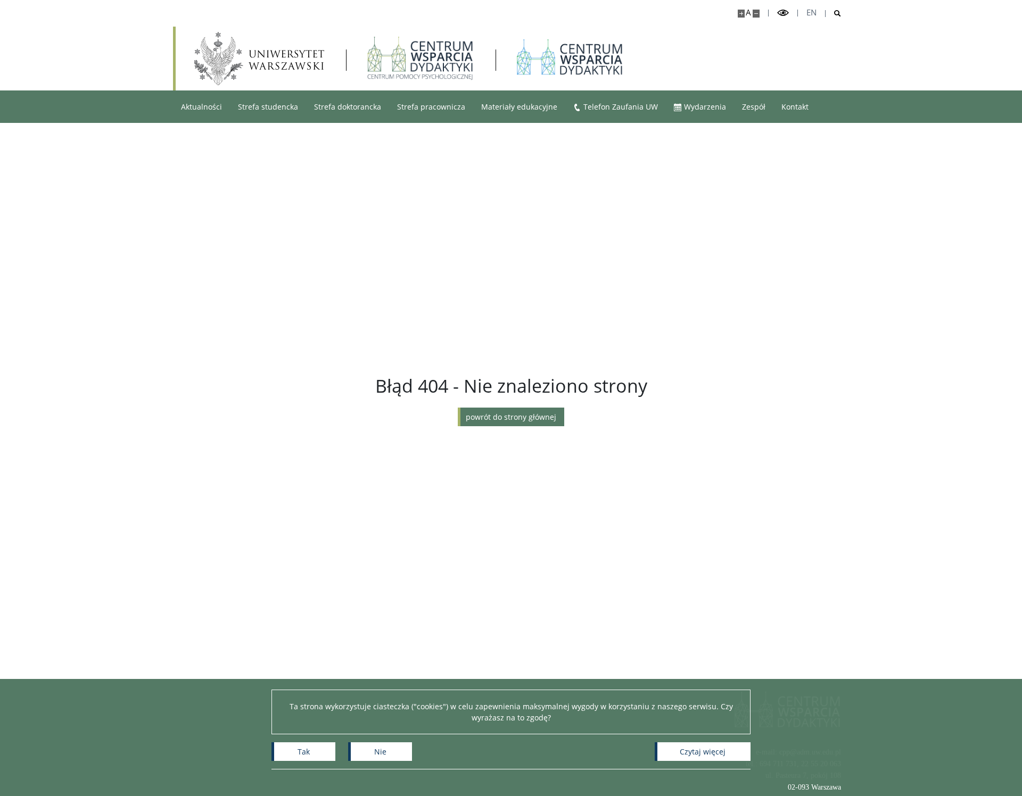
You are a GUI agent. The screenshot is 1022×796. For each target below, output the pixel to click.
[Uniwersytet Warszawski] (259, 58)
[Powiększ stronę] (741, 14)
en (811, 12)
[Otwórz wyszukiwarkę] (833, 13)
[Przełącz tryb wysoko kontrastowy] (783, 13)
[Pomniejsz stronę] (756, 14)
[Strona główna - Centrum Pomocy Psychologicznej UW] (420, 58)
